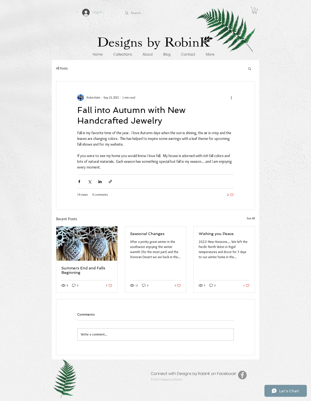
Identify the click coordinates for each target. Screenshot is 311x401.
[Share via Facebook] (79, 182)
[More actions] (231, 97)
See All (251, 218)
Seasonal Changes (147, 233)
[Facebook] (242, 375)
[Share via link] (110, 182)
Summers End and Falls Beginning (83, 270)
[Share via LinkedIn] (100, 182)
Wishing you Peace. (216, 233)
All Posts (62, 68)
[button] (255, 10)
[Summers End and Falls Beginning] (86, 243)
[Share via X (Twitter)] (90, 182)
